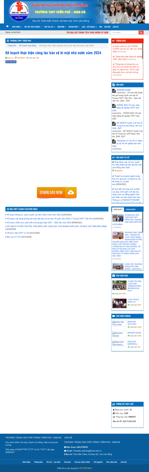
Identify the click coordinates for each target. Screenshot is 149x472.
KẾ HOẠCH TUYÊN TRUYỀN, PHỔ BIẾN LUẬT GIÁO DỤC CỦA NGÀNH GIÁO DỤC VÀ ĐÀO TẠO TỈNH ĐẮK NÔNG (57, 226)
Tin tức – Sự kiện (53, 462)
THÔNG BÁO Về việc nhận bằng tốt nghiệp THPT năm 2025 (126, 108)
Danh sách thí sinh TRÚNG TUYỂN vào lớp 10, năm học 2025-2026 (127, 49)
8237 (139, 305)
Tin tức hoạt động (32, 27)
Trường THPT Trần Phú (20, 41)
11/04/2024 (21, 58)
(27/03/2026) (116, 227)
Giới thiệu (16, 27)
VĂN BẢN (120, 85)
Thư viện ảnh (122, 276)
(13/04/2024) (117, 75)
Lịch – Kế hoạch (88, 27)
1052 (139, 336)
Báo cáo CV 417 (14, 237)
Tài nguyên (73, 27)
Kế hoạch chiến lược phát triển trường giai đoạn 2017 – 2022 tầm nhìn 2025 (39, 223)
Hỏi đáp (107, 27)
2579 (124, 294)
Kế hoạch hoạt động (27, 45)
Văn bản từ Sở (122, 158)
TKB (100, 27)
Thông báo (121, 41)
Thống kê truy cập (125, 404)
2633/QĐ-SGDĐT (124, 90)
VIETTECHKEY (85, 468)
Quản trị (10, 58)
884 (37, 58)
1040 (139, 327)
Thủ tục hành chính (82, 462)
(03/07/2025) (121, 52)
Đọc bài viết (11, 62)
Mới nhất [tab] (118, 210)
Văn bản (61, 27)
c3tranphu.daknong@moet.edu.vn (87, 451)
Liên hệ (116, 27)
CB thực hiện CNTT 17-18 (18, 233)
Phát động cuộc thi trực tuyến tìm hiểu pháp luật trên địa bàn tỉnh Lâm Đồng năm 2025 (126, 165)
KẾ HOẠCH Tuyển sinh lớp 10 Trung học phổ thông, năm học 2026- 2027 (127, 125)
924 (139, 347)
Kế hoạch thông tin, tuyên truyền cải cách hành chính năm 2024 (34, 215)
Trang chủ (12, 45)
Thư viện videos (123, 316)
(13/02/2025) (131, 59)
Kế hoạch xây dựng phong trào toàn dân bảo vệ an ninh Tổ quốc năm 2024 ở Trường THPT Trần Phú (50, 219)
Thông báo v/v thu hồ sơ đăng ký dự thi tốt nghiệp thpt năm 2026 (127, 143)
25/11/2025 (118, 171)
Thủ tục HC (49, 27)
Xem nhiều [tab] (131, 210)
